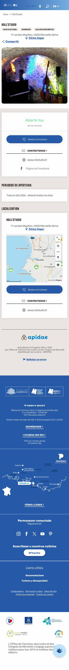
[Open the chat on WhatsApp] (59, 650)
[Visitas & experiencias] (35, 6)
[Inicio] (27, 6)
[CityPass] (32, 6)
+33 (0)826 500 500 (33, 434)
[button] (48, 6)
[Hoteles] (30, 6)
